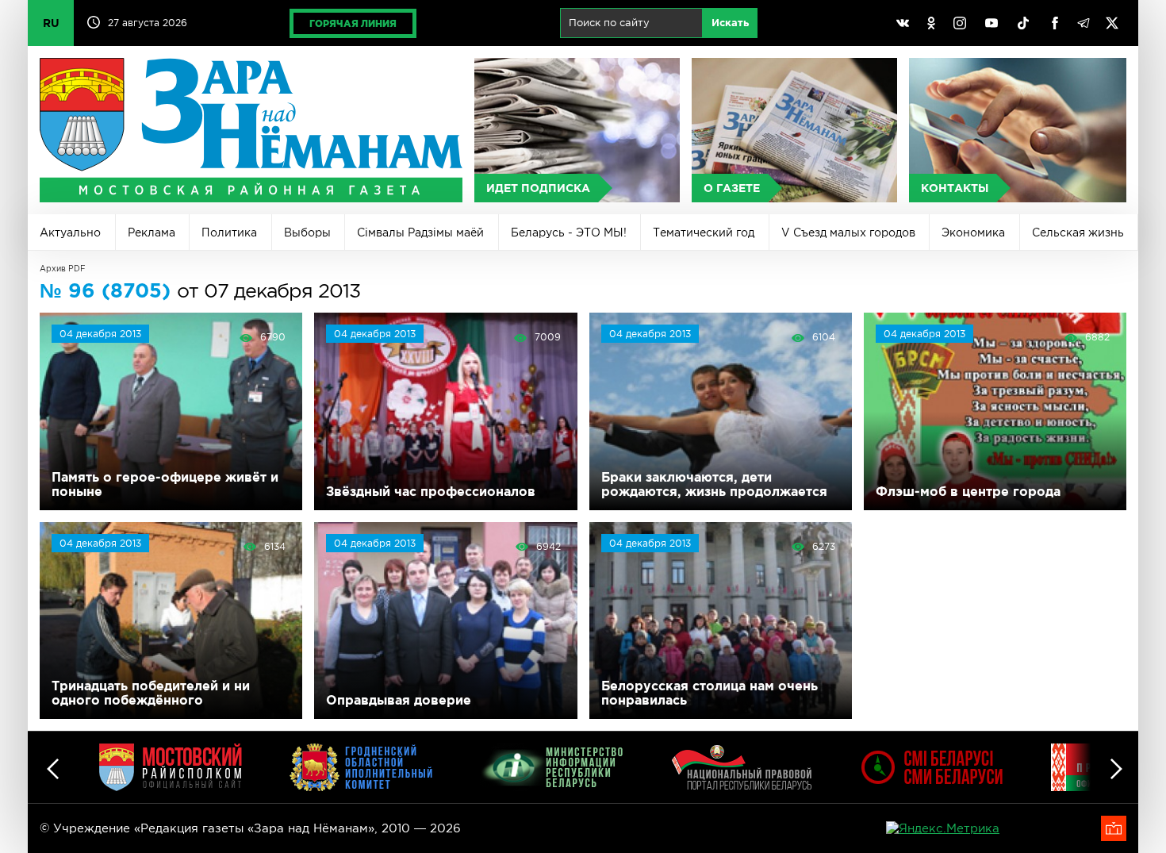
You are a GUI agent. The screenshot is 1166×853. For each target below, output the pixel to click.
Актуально (70, 232)
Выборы (307, 232)
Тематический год (703, 232)
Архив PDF (63, 268)
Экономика (973, 232)
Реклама (151, 232)
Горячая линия (353, 23)
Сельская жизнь (1078, 232)
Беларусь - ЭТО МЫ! (569, 232)
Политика (229, 232)
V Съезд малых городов (848, 232)
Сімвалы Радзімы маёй (420, 232)
